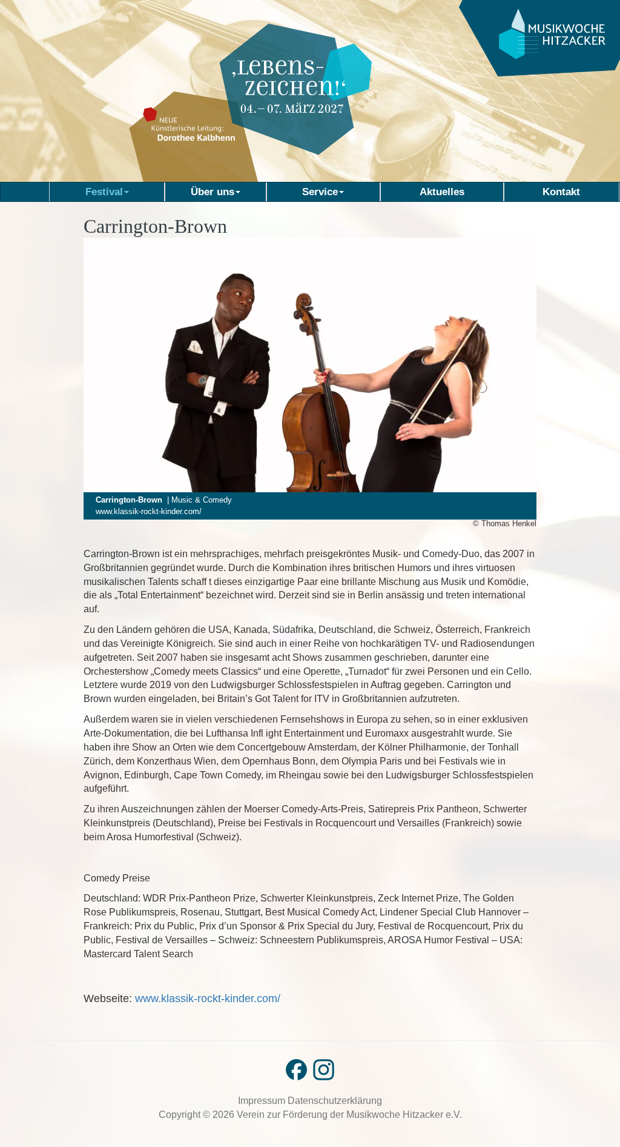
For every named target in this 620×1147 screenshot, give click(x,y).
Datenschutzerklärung (335, 1100)
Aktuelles (442, 192)
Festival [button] (104, 192)
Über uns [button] (212, 192)
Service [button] (320, 192)
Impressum (263, 1100)
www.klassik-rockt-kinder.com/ (149, 511)
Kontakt (561, 192)
